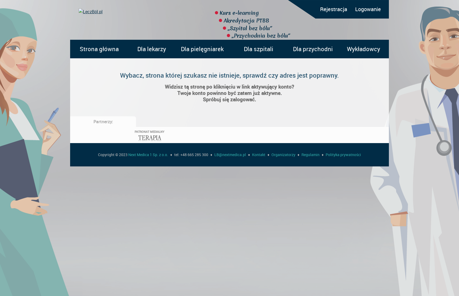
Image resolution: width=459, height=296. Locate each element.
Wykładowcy (363, 49)
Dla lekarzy (151, 49)
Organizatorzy (283, 154)
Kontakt (258, 154)
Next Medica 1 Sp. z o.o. (148, 154)
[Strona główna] (137, 11)
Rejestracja (333, 9)
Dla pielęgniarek (202, 49)
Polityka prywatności (343, 154)
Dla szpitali (258, 49)
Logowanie (368, 9)
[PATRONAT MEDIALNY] (149, 141)
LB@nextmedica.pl (230, 154)
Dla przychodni (313, 49)
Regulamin (310, 154)
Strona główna (99, 49)
